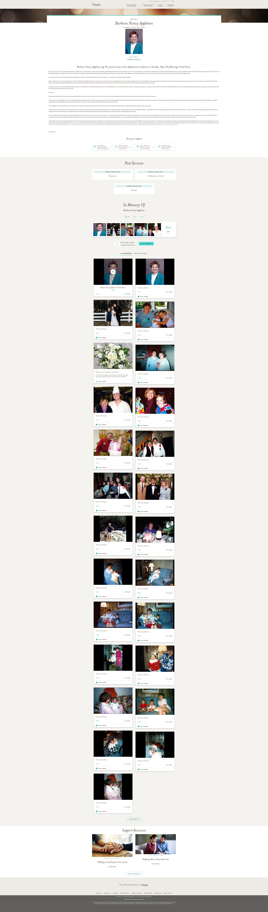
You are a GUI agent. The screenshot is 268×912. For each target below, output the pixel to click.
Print (173, 1)
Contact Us (165, 1)
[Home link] (96, 4)
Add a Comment (144, 296)
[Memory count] (126, 216)
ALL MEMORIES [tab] (126, 253)
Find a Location (154, 1)
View (168, 231)
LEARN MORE (112, 866)
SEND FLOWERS (102, 381)
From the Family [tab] (140, 253)
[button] (132, 5)
